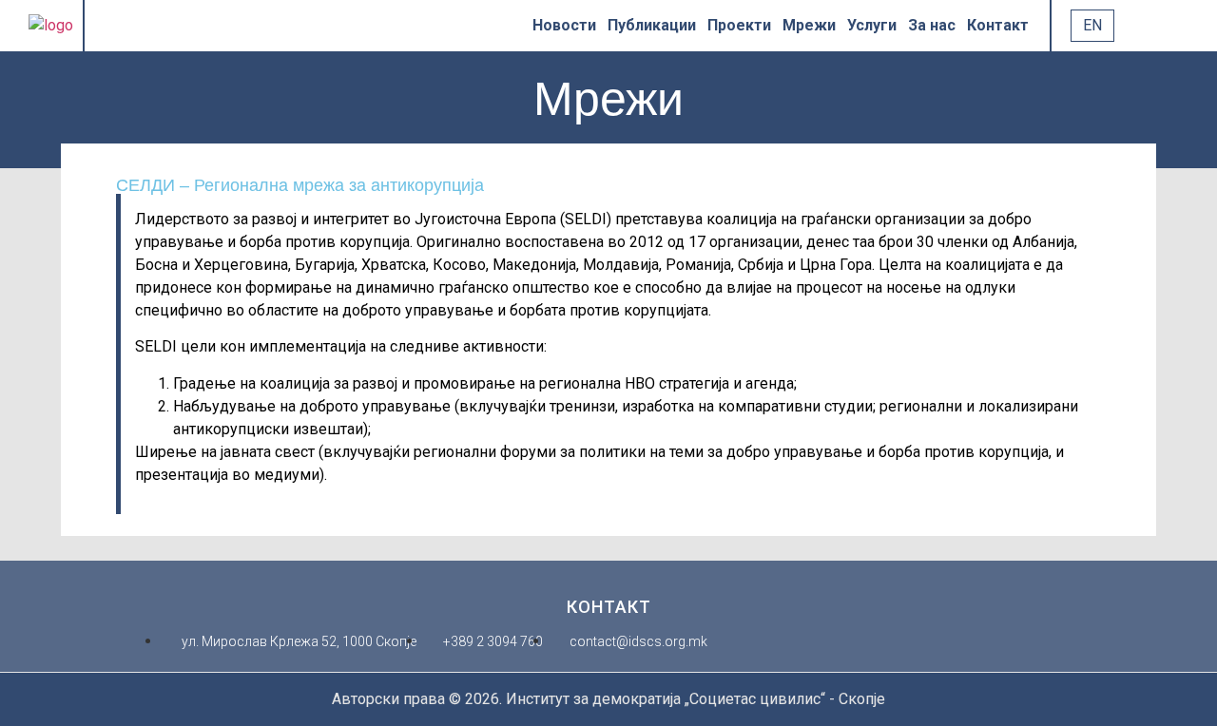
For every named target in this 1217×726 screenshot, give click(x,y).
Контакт (998, 25)
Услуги (872, 25)
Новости (564, 25)
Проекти (739, 25)
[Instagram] (185, 25)
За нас (932, 25)
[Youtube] (160, 25)
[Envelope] (234, 25)
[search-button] (1133, 25)
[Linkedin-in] (210, 25)
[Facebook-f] (111, 25)
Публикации (652, 25)
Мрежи (809, 25)
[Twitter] (136, 25)
